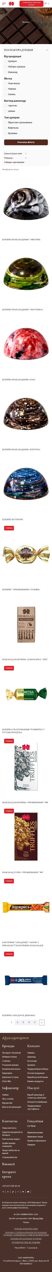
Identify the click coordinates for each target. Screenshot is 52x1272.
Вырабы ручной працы (37, 1077)
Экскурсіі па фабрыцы (37, 1102)
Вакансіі (8, 1164)
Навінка (30, 1053)
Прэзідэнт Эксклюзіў (11, 1053)
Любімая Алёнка (9, 1057)
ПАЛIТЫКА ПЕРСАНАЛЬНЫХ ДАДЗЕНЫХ (26, 1239)
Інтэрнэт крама (9, 1174)
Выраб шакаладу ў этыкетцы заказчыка (36, 1096)
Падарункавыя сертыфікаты (34, 1107)
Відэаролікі (7, 1103)
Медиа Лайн (38, 1219)
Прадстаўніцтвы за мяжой (11, 1151)
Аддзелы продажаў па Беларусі (12, 1133)
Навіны (5, 1095)
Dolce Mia (6, 1081)
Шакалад (31, 1057)
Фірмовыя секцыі (35, 1137)
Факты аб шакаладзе (11, 1107)
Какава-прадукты (35, 1081)
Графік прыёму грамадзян (8, 1144)
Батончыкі (32, 1061)
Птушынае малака (10, 1065)
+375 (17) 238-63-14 (11, 1186)
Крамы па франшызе (36, 1141)
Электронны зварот (11, 1139)
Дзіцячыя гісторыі (10, 1077)
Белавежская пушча (11, 1069)
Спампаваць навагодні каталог (31, 3)
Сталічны (6, 1061)
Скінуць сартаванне (14, 162)
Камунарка (7, 1073)
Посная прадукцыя (36, 1073)
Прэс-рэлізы (7, 1099)
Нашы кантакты (9, 1128)
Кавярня (31, 1145)
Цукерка (31, 1065)
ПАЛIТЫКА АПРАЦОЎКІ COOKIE (26, 1229)
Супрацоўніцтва (9, 1157)
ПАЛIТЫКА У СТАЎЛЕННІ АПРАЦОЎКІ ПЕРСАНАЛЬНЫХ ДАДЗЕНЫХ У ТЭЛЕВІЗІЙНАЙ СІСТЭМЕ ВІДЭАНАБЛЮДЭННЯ (26, 1234)
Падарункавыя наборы (37, 1069)
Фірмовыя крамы (35, 1133)
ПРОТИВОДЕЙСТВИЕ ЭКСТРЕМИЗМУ (26, 1243)
